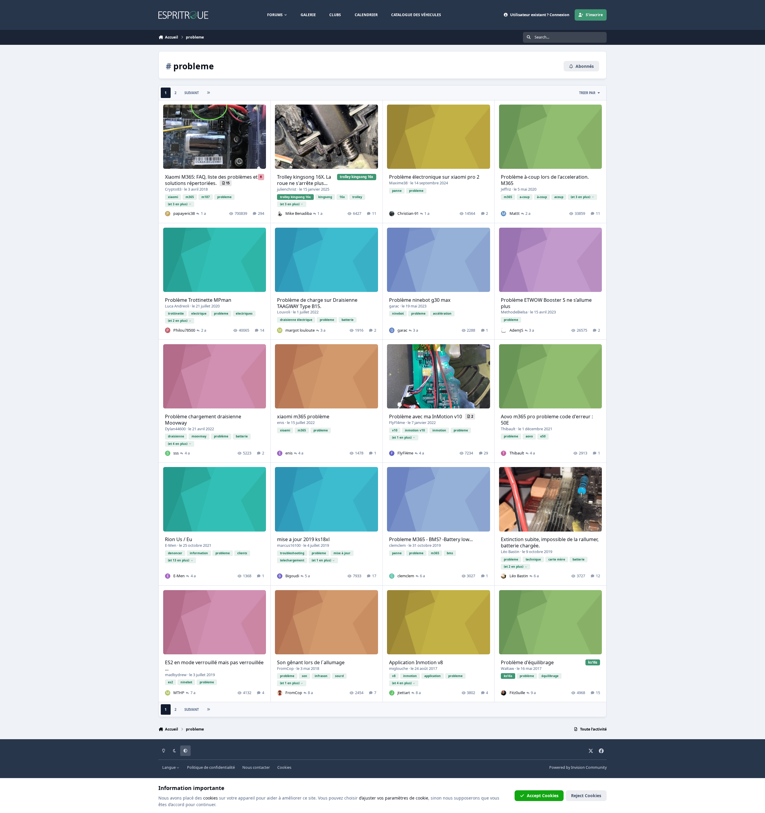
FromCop (285, 668)
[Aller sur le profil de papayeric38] (167, 213)
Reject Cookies (586, 795)
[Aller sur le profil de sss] (167, 453)
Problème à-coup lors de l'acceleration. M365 (545, 180)
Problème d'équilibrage (527, 662)
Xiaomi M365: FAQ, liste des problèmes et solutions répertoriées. (211, 180)
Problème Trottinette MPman (198, 300)
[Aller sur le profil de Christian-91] (391, 213)
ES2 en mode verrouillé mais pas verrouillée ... (214, 665)
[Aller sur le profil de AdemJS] (503, 330)
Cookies (284, 767)
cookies (210, 798)
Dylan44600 (175, 428)
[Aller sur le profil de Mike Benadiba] (279, 213)
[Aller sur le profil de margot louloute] (279, 330)
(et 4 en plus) (177, 444)
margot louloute (300, 330)
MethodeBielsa (514, 312)
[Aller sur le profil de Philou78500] (167, 330)
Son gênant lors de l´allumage (311, 662)
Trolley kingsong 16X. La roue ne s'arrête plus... (304, 180)
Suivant (191, 93)
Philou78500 (184, 330)
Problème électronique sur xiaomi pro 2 (434, 177)
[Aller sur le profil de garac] (391, 330)
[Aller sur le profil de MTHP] (167, 693)
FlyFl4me (397, 422)
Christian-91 (408, 213)
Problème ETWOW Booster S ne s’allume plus (546, 303)
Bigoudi (292, 575)
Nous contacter (256, 767)
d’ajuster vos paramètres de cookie (393, 798)
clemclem (397, 545)
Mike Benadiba (298, 213)
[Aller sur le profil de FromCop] (279, 693)
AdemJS (516, 330)
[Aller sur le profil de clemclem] (391, 576)
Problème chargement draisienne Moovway (203, 419)
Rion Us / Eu (178, 539)
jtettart (403, 692)
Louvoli (283, 312)
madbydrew (175, 674)
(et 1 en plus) (401, 437)
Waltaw (507, 668)
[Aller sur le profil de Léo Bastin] (503, 576)
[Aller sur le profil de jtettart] (391, 693)
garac (394, 306)
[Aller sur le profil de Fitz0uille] (503, 693)
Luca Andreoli (177, 306)
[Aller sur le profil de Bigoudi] (279, 576)
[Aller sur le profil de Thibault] (503, 453)
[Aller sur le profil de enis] (279, 453)
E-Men (170, 545)
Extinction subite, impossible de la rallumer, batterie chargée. (550, 542)
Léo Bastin (510, 551)
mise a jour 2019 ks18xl (303, 539)
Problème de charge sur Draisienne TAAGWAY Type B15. (317, 303)
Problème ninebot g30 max (420, 300)
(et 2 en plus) (177, 321)
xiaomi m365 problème (303, 416)
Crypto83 (173, 189)
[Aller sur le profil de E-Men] (167, 576)
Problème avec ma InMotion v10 (426, 416)
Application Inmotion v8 (416, 662)
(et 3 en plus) (177, 204)
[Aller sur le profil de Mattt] (503, 213)
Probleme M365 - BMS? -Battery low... (431, 539)
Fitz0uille (517, 692)
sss (176, 453)
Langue (169, 767)
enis (280, 422)
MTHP (178, 692)
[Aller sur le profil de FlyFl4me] (391, 453)
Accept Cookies (543, 795)
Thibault (508, 428)
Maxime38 (398, 183)
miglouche (398, 668)
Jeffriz (506, 189)
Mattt (515, 213)
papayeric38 (184, 213)
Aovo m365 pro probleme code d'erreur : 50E (547, 419)
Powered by (578, 767)
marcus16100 (289, 545)
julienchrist (286, 189)
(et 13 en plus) (178, 560)
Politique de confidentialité (211, 767)
